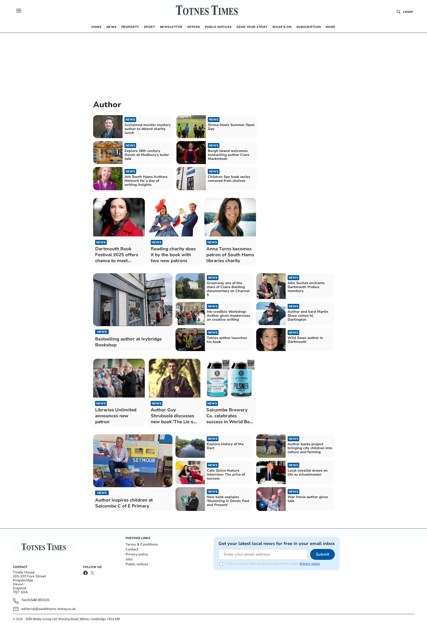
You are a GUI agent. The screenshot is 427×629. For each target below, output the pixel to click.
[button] (19, 11)
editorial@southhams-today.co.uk (48, 609)
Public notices (137, 564)
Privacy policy (137, 554)
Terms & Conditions (142, 544)
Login (408, 12)
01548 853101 (38, 600)
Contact (132, 549)
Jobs (129, 559)
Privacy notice (310, 564)
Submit (322, 554)
